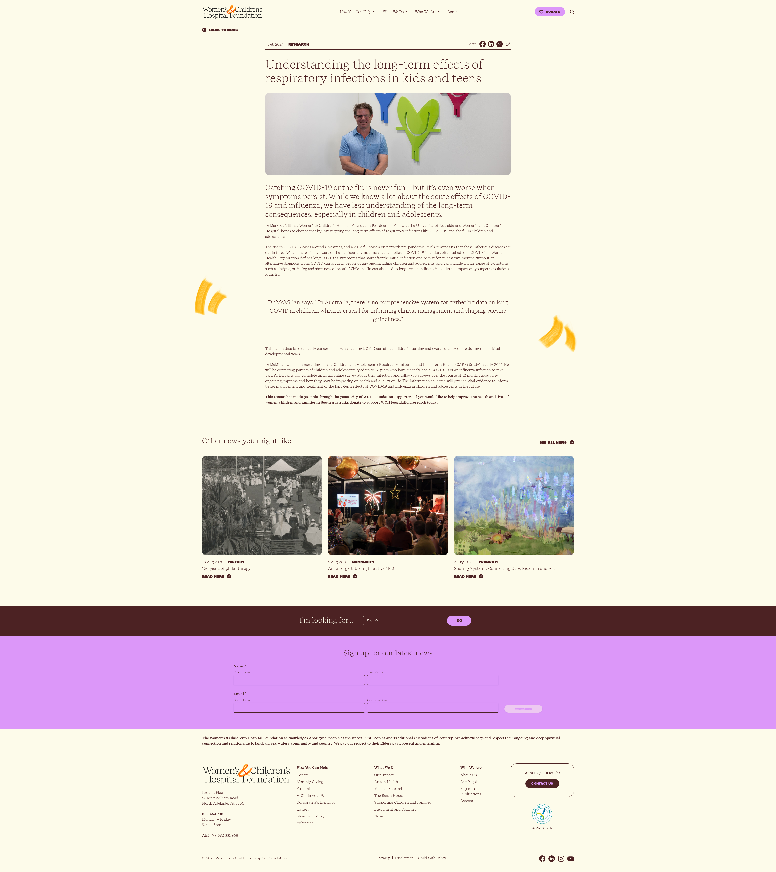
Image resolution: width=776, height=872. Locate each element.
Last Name (375, 672)
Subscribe (523, 708)
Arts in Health (386, 782)
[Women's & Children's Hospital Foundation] (232, 12)
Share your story (311, 816)
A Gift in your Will (312, 795)
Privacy (383, 858)
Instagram (561, 858)
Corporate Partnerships (316, 802)
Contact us (542, 783)
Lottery (303, 809)
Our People (469, 782)
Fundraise (305, 788)
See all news (553, 442)
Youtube (570, 858)
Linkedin (551, 858)
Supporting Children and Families (402, 802)
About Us (468, 775)
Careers (466, 801)
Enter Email (243, 700)
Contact (454, 12)
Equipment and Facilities (395, 809)
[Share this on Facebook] (482, 44)
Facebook (542, 858)
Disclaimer (404, 858)
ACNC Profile (542, 828)
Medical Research (388, 788)
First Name (242, 672)
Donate (553, 11)
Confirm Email (378, 700)
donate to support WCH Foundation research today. (394, 402)
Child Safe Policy (432, 858)
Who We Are (425, 12)
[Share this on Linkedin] (491, 44)
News (379, 816)
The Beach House (389, 795)
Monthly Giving (310, 782)
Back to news (223, 30)
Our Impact (384, 775)
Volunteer (305, 823)
